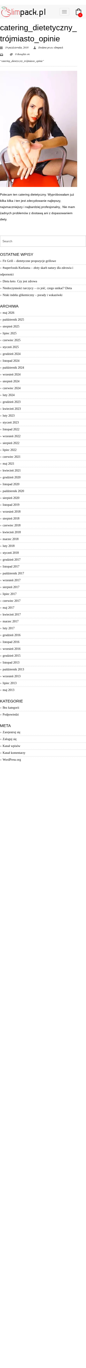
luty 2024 (9, 395)
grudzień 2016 (12, 635)
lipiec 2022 (10, 450)
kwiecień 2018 (12, 532)
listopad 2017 (11, 566)
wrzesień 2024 (12, 374)
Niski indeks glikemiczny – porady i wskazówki (32, 295)
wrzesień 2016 (12, 648)
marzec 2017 (11, 621)
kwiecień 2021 (12, 470)
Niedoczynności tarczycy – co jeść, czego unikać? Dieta (37, 288)
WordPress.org (12, 759)
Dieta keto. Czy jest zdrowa (20, 281)
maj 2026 (8, 312)
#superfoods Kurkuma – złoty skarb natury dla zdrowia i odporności (36, 271)
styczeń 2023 (11, 422)
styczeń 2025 (11, 347)
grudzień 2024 (12, 354)
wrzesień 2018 (12, 511)
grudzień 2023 (12, 402)
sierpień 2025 (11, 326)
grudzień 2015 (12, 655)
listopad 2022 (11, 429)
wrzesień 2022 (12, 436)
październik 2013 (13, 669)
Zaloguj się (10, 739)
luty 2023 (9, 415)
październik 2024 (13, 367)
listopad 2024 (11, 360)
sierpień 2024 (11, 381)
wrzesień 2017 (12, 580)
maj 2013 (8, 690)
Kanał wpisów (11, 746)
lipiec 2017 (10, 594)
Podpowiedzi (11, 714)
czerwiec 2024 (12, 388)
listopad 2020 (11, 484)
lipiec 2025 (10, 333)
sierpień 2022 (11, 443)
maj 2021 (8, 463)
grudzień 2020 (12, 477)
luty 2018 (9, 546)
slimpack (58, 47)
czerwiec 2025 (12, 340)
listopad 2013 (11, 662)
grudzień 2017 (12, 559)
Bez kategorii (11, 707)
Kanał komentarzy (14, 752)
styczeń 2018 (11, 552)
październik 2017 (13, 573)
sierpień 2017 (11, 587)
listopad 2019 (11, 504)
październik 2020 (13, 491)
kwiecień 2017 (12, 614)
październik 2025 (13, 319)
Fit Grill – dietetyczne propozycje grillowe (29, 261)
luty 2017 (9, 628)
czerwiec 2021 (12, 456)
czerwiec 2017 (12, 600)
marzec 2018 (11, 539)
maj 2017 (8, 607)
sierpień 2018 (11, 518)
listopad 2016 (11, 642)
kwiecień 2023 (12, 408)
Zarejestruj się (11, 732)
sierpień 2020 (11, 498)
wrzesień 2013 (12, 676)
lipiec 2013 (10, 683)
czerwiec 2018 (12, 525)
